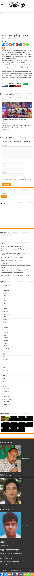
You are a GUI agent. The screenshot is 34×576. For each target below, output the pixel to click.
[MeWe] (20, 44)
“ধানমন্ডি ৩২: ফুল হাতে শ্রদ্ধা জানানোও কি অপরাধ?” (12, 257)
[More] (3, 48)
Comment (5, 145)
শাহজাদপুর (6, 348)
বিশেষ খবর (5, 370)
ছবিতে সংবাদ (5, 354)
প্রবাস (4, 362)
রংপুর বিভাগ (6, 402)
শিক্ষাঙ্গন (5, 308)
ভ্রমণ (4, 375)
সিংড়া (5, 351)
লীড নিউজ (5, 381)
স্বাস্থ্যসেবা (6, 311)
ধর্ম (4, 298)
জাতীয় (4, 357)
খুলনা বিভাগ (6, 388)
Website (4, 172)
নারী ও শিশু (5, 359)
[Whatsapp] (27, 44)
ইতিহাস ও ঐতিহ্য (8, 295)
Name (4, 161)
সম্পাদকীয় (5, 384)
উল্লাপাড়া (6, 327)
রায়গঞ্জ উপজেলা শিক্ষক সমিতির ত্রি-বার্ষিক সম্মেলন (14, 98)
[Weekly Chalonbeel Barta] (17, 5)
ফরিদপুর (6, 338)
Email (3, 166)
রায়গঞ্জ (5, 345)
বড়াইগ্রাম (6, 340)
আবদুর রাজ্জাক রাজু (25, 458)
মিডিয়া (5, 303)
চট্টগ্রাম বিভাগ (7, 391)
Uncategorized (6, 290)
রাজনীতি (4, 378)
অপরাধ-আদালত (6, 314)
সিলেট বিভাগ (7, 407)
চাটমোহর (6, 332)
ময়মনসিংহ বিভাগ (7, 399)
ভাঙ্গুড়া (5, 343)
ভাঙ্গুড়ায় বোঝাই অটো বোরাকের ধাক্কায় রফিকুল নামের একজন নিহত (15, 270)
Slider (4, 288)
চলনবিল (4, 325)
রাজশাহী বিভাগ (7, 404)
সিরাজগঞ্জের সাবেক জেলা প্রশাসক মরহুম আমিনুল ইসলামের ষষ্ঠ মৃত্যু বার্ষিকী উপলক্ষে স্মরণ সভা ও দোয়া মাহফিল (17, 126)
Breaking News (7, 285)
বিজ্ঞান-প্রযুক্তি (5, 365)
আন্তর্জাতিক (5, 320)
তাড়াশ (5, 335)
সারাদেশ (4, 386)
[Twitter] (7, 44)
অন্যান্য (4, 293)
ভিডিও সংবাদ (5, 373)
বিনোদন (4, 367)
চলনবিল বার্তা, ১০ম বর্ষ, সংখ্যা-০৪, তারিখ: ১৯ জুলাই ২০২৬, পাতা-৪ (15, 275)
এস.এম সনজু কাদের (25, 525)
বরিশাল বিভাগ (7, 396)
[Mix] (24, 44)
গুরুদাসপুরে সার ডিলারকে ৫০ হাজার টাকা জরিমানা (12, 273)
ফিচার (5, 300)
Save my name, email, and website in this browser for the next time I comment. (17, 179)
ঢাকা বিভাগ (6, 394)
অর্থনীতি (4, 317)
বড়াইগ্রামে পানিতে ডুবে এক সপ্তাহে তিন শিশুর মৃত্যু (12, 260)
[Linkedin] (13, 44)
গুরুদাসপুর (6, 330)
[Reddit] (10, 44)
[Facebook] (3, 44)
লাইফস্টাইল (6, 306)
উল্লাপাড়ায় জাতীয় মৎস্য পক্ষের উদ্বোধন (9, 263)
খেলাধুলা (4, 322)
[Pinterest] (17, 44)
